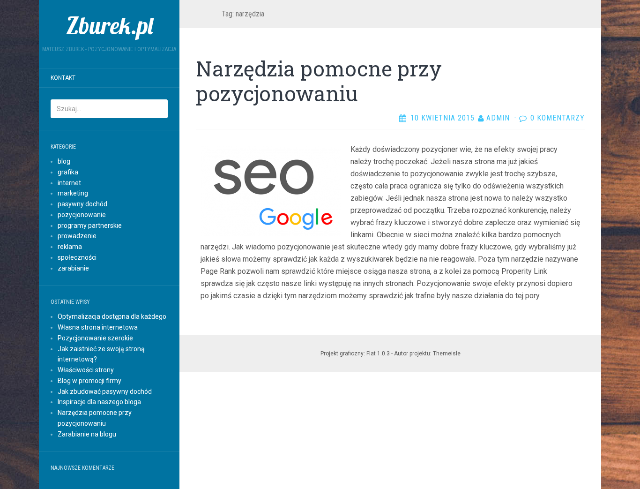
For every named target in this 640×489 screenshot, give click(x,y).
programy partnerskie (90, 225)
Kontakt (63, 78)
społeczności (77, 257)
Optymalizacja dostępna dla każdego (112, 316)
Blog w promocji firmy (89, 380)
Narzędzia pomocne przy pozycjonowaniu (319, 81)
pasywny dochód (82, 204)
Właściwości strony (86, 370)
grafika (68, 172)
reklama (70, 246)
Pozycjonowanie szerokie (95, 338)
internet (69, 183)
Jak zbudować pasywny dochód (105, 391)
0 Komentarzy (557, 117)
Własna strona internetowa (98, 327)
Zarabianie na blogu (87, 434)
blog (64, 161)
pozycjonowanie (82, 214)
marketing (73, 193)
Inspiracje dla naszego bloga (99, 402)
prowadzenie (77, 236)
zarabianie (73, 268)
